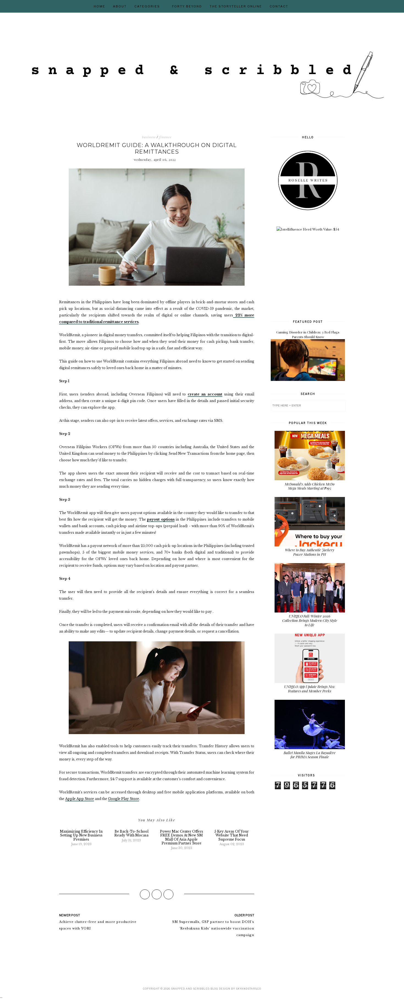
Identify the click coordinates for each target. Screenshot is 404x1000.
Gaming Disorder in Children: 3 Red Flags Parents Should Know (307, 334)
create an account (205, 394)
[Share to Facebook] (145, 894)
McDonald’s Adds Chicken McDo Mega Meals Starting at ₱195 (309, 486)
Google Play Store (123, 799)
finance (165, 137)
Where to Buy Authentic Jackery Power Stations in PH (309, 552)
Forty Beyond (187, 6)
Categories (147, 6)
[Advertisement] (312, 275)
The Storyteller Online (236, 6)
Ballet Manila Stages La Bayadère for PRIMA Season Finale (310, 754)
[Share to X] (157, 894)
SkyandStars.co (248, 988)
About (120, 6)
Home (99, 6)
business (149, 137)
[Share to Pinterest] (168, 894)
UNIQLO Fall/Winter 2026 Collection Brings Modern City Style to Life (309, 620)
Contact (279, 6)
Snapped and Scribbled (190, 988)
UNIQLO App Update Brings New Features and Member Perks (309, 688)
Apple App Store (79, 799)
